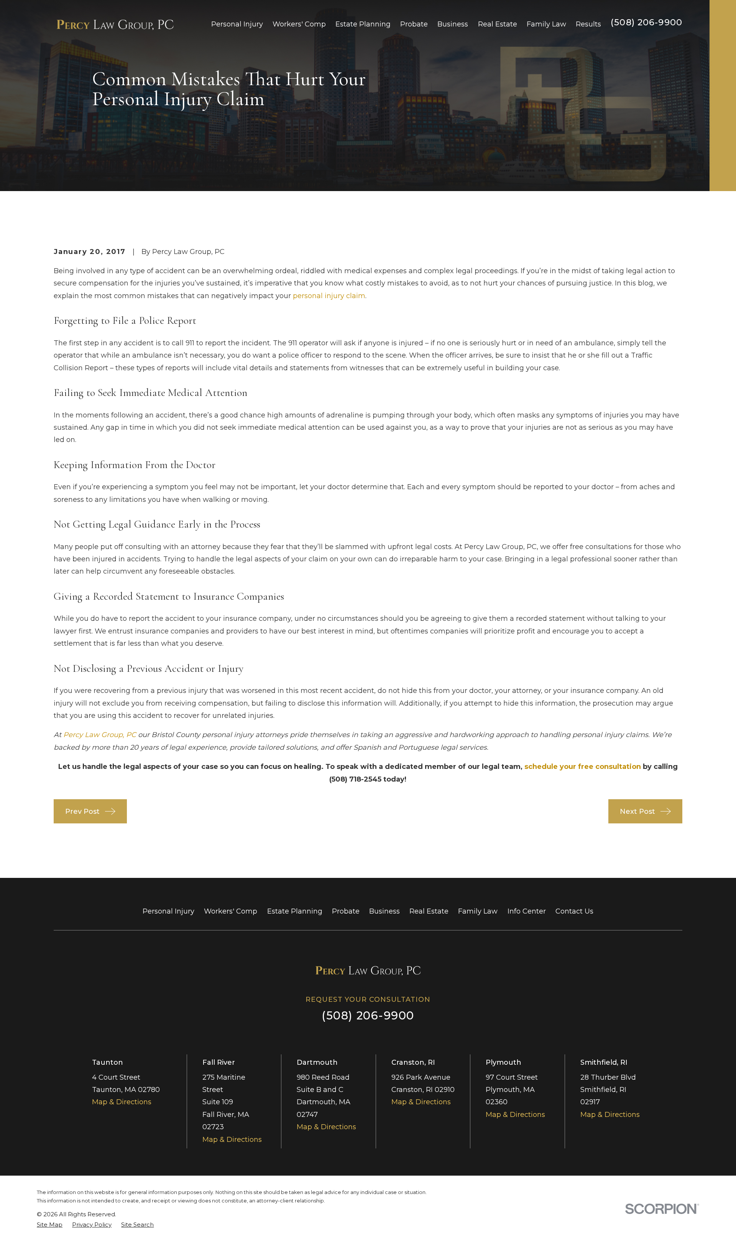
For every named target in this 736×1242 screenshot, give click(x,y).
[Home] (115, 24)
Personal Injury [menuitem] (237, 24)
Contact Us (574, 911)
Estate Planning (294, 911)
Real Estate (429, 911)
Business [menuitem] (452, 24)
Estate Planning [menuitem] (363, 24)
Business (384, 911)
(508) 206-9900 (646, 22)
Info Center (527, 911)
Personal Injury (168, 911)
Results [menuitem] (588, 24)
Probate (346, 911)
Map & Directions (121, 1102)
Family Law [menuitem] (546, 24)
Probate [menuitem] (414, 24)
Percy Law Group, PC (99, 735)
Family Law (478, 911)
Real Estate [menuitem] (497, 24)
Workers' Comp (230, 911)
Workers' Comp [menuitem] (299, 24)
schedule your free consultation (582, 766)
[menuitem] (49, 1224)
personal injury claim (329, 296)
